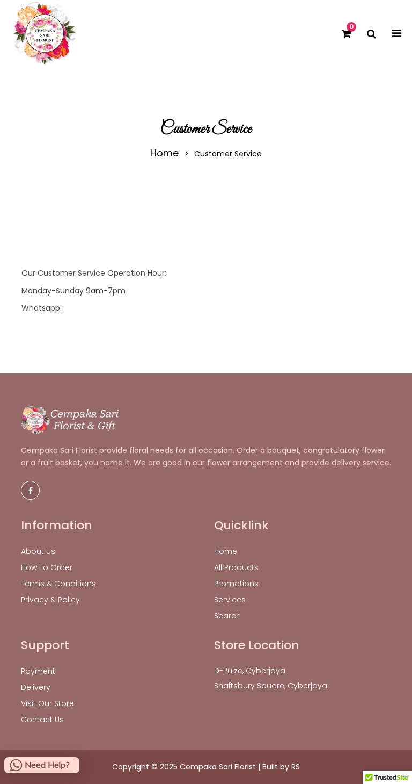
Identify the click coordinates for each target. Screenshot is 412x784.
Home (164, 153)
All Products (236, 567)
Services (230, 599)
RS (295, 766)
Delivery (35, 687)
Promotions (236, 583)
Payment (38, 671)
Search (227, 616)
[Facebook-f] (30, 490)
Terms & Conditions (58, 583)
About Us (38, 551)
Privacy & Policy (50, 599)
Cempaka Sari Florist (218, 766)
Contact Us (42, 719)
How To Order (46, 567)
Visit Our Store (47, 703)
